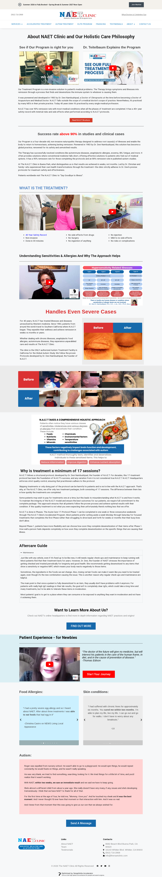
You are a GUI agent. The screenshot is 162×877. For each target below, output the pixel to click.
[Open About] (134, 24)
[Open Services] (22, 24)
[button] (20, 719)
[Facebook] (97, 866)
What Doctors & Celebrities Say (134, 15)
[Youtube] (105, 866)
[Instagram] (109, 866)
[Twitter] (101, 866)
